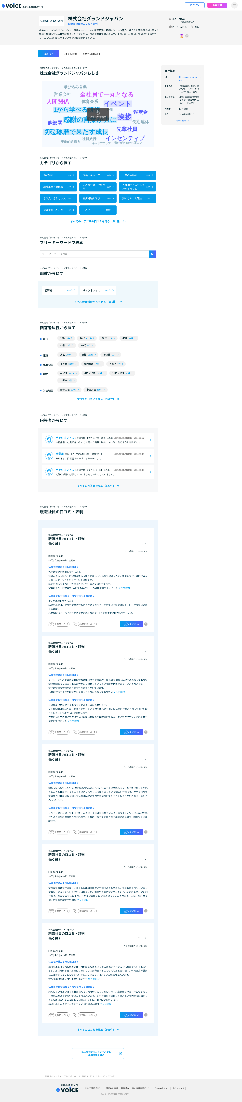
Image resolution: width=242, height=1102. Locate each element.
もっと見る (181, 120)
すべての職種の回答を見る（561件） (96, 302)
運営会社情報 (112, 1088)
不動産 (182, 19)
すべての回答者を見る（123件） (96, 486)
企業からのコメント (92, 53)
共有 (197, 26)
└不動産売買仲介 (187, 22)
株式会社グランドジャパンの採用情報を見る (96, 1053)
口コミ (70, 53)
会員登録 (217, 5)
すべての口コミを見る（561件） (96, 399)
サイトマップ (178, 1088)
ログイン (194, 5)
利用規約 (125, 1088)
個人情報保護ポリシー (142, 1088)
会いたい (134, 624)
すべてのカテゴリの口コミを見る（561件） (96, 221)
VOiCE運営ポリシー (94, 1088)
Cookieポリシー (162, 1088)
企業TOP (48, 53)
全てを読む (124, 588)
